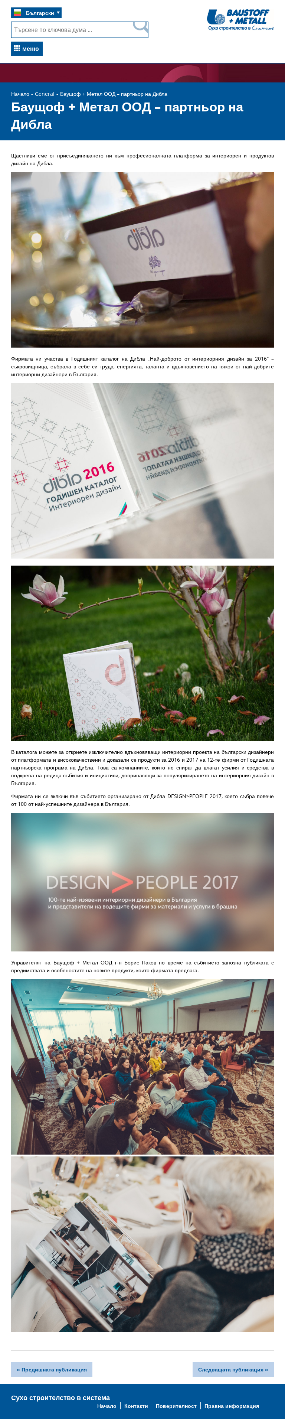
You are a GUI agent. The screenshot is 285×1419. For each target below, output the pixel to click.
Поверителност (176, 1405)
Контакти (136, 1405)
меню (30, 49)
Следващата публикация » (233, 1369)
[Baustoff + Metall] (240, 29)
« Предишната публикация (52, 1369)
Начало (20, 93)
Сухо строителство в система (60, 1397)
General (45, 93)
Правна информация (231, 1405)
